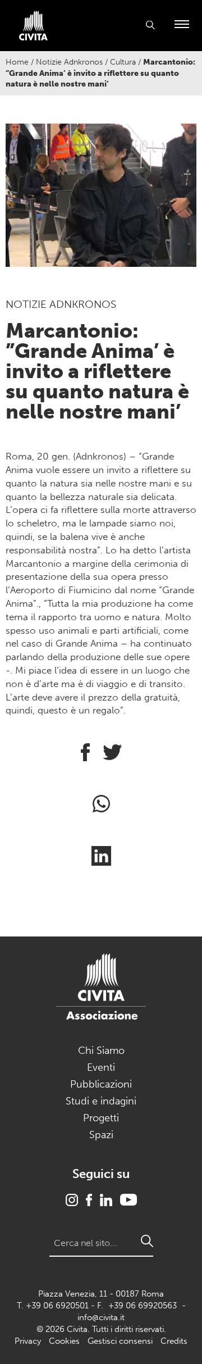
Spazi (101, 1135)
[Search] (147, 1241)
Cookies (64, 1341)
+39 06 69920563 (142, 1306)
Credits (173, 1341)
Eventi (101, 1067)
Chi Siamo (101, 1050)
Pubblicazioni (101, 1084)
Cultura (123, 62)
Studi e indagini (101, 1101)
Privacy (28, 1341)
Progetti (101, 1118)
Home (17, 62)
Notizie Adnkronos (69, 62)
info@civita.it (101, 1317)
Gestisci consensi (120, 1341)
